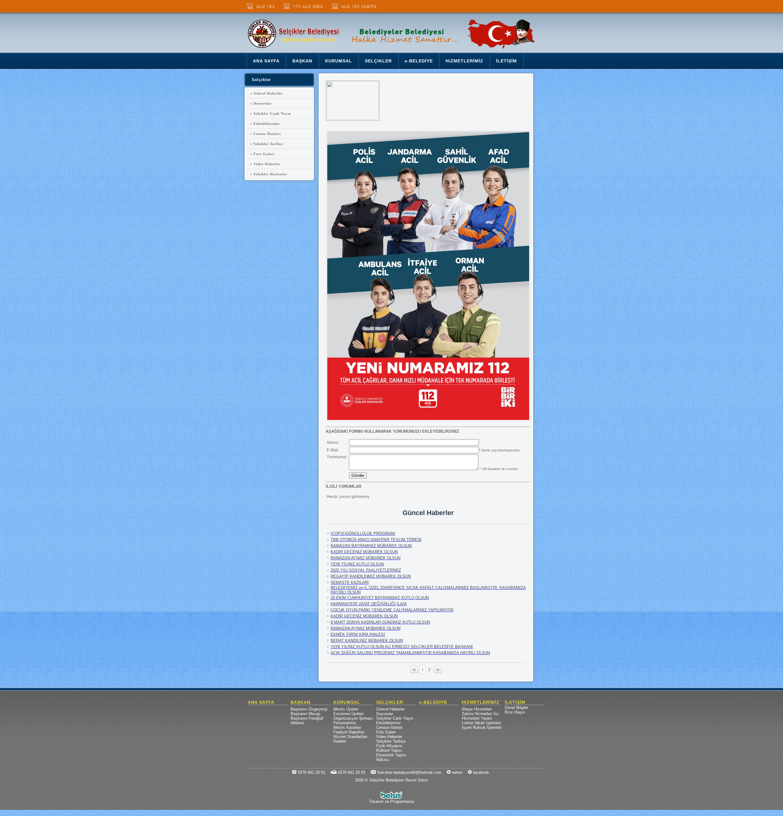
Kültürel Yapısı (389, 750)
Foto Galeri (386, 732)
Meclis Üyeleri (345, 709)
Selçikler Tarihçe (391, 741)
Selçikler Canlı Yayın (394, 718)
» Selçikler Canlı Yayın (270, 113)
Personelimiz (344, 723)
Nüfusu (382, 759)
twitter (456, 772)
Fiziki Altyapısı (389, 746)
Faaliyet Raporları (349, 732)
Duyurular (384, 713)
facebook (480, 772)
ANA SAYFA (261, 702)
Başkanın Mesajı (306, 713)
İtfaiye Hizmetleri (477, 709)
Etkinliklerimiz (388, 723)
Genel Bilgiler (516, 707)
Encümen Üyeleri (348, 713)
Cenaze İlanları (389, 727)
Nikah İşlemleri (488, 723)
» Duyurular (261, 103)
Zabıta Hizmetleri (477, 713)
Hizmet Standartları (350, 736)
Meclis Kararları (347, 727)
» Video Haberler (265, 164)
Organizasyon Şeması (353, 718)
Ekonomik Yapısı (391, 755)
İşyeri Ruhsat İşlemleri (482, 727)
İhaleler (339, 741)
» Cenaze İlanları (265, 133)
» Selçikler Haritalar (268, 174)
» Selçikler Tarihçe (266, 144)
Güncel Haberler (390, 709)
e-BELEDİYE (433, 702)
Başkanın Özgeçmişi (309, 709)
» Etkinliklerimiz (265, 123)
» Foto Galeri (262, 154)
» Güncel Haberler (266, 93)
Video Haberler (389, 736)
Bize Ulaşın (515, 712)
